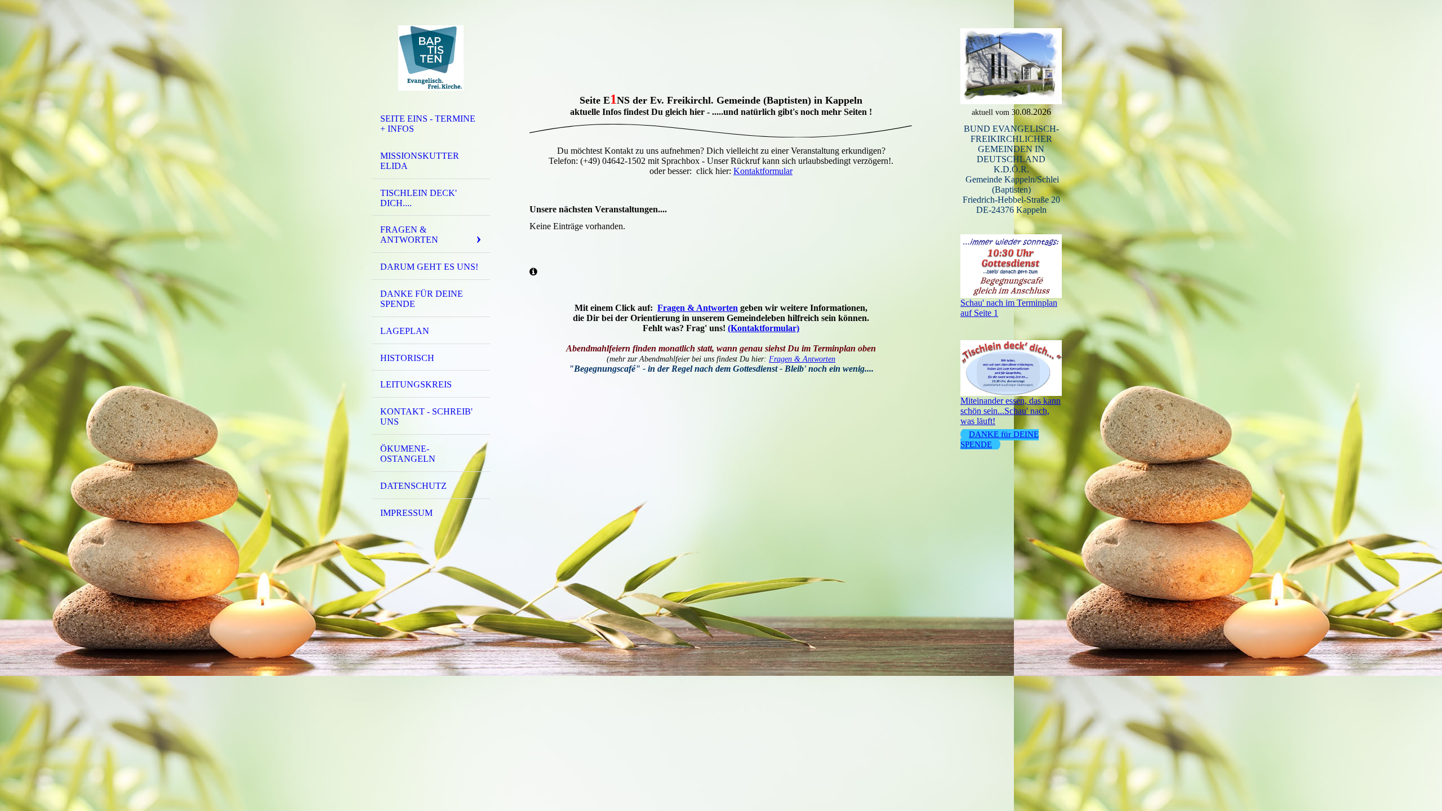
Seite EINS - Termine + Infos (427, 123)
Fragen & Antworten (409, 234)
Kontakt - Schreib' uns (426, 416)
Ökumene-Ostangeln (407, 454)
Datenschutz (413, 486)
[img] (431, 58)
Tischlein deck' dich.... (418, 198)
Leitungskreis (416, 384)
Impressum (406, 513)
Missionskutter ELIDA (419, 161)
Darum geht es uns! (429, 266)
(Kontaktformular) (763, 328)
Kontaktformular (763, 171)
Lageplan (404, 331)
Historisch (407, 358)
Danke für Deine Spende (421, 299)
